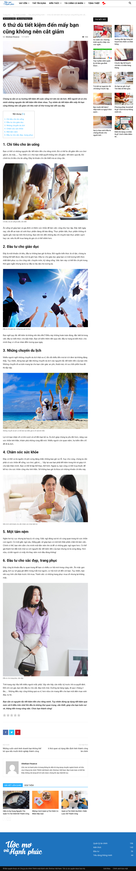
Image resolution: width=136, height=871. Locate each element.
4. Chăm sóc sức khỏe (13, 129)
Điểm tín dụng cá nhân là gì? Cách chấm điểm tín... (123, 134)
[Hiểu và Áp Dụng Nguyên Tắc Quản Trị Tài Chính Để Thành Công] (16, 800)
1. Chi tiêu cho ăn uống (14, 119)
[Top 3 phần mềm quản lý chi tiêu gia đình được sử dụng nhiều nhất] (102, 54)
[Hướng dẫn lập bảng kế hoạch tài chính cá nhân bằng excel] (124, 31)
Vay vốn (23, 3)
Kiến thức (54, 3)
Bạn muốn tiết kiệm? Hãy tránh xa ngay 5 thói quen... (102, 109)
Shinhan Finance (12, 37)
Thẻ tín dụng (39, 3)
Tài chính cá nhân (73, 3)
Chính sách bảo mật (120, 868)
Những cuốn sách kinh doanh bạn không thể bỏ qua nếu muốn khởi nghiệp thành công (22, 749)
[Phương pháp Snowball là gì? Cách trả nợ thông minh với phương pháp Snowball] (124, 99)
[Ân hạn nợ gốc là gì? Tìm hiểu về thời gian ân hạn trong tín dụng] (124, 78)
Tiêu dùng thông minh (36, 15)
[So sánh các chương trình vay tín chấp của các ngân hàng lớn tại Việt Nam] (102, 31)
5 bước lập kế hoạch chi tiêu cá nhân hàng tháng (123, 65)
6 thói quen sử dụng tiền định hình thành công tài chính (68, 749)
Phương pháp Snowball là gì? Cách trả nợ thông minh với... (124, 109)
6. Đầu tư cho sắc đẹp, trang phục (18, 135)
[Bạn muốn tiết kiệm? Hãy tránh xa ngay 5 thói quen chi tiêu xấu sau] (102, 99)
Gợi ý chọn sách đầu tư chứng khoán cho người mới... (102, 132)
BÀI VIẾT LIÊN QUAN (13, 785)
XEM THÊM (29, 785)
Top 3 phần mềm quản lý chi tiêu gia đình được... (101, 63)
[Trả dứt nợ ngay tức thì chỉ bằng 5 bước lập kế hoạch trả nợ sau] (102, 78)
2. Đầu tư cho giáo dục (14, 122)
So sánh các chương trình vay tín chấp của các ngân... (101, 42)
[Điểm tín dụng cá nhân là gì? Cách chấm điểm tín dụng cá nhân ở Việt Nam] (124, 123)
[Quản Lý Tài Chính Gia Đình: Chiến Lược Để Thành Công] (74, 800)
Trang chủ (6, 15)
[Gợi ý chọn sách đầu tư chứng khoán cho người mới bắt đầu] (102, 122)
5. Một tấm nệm (11, 132)
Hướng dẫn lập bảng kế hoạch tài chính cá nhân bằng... (124, 41)
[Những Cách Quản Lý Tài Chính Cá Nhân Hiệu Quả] (45, 800)
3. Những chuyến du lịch (14, 125)
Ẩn (23, 114)
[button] (130, 3)
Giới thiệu (106, 868)
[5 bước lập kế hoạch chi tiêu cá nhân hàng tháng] (124, 55)
